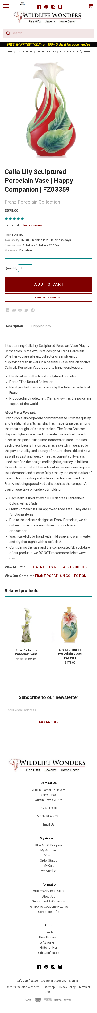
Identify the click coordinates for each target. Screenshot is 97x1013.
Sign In (48, 855)
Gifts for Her (48, 947)
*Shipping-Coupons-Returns (48, 906)
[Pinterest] (46, 7)
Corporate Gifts (48, 912)
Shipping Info (41, 326)
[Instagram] (53, 7)
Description (14, 326)
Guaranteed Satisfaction (48, 901)
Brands (48, 932)
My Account (48, 850)
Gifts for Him (48, 942)
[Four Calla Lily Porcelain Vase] (26, 625)
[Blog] (60, 7)
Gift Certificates (48, 952)
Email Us (48, 824)
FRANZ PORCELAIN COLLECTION (60, 576)
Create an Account (53, 980)
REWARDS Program (48, 845)
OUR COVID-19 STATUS (48, 891)
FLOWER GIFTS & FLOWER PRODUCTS (59, 567)
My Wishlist (48, 870)
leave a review (32, 225)
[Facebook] (39, 7)
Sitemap (49, 987)
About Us (48, 896)
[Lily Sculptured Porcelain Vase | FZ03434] (70, 625)
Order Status (48, 860)
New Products (48, 937)
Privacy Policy (67, 987)
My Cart (49, 865)
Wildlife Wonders (28, 987)
